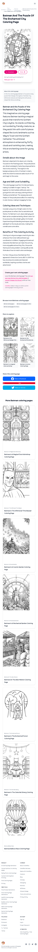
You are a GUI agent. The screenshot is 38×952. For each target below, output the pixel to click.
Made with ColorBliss (25, 871)
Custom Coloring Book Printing (7, 876)
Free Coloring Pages (9, 9)
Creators (22, 874)
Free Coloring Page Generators (6, 893)
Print (21, 72)
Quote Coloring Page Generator (7, 912)
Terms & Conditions (25, 894)
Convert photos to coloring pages (9, 869)
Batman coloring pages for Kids (24, 303)
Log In (21, 922)
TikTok (3, 931)
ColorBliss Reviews (25, 868)
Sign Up (22, 919)
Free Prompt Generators (8, 890)
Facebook (4, 919)
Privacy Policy (24, 897)
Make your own (8, 79)
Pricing (3, 883)
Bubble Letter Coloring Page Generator (9, 903)
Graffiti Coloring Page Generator (7, 898)
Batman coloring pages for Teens (11, 306)
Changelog (23, 882)
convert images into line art (13, 280)
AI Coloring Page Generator (8, 865)
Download (11, 72)
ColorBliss (7, 286)
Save (20, 383)
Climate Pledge (24, 891)
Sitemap (22, 880)
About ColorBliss (24, 865)
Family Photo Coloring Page (8, 873)
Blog (21, 877)
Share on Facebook (20, 379)
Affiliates (22, 888)
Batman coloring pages (17, 9)
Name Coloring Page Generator (6, 907)
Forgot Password (24, 925)
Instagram (4, 925)
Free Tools (4, 887)
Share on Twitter (20, 388)
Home (4, 9)
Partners (22, 885)
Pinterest (4, 922)
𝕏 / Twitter (4, 928)
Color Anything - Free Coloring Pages (26, 933)
